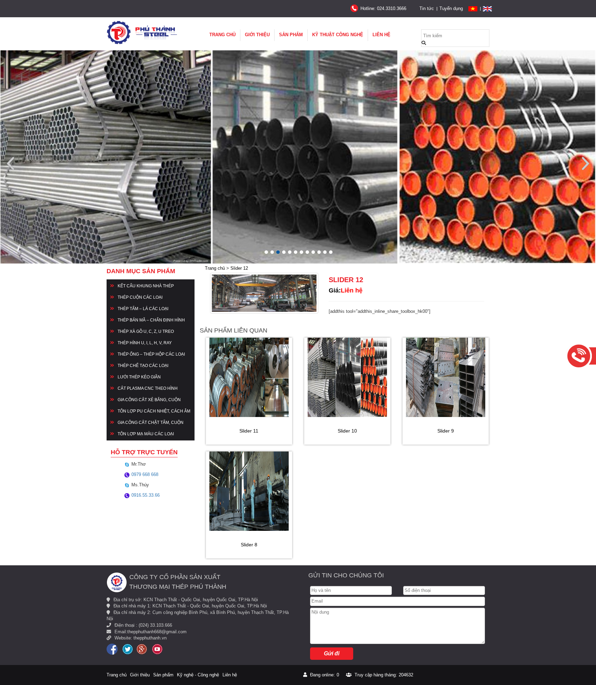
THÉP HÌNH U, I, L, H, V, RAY (145, 342)
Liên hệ (381, 34)
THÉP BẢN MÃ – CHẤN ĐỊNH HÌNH (151, 320)
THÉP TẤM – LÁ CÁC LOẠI (143, 308)
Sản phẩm (291, 34)
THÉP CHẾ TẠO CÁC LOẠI (143, 365)
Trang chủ (222, 34)
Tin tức (426, 8)
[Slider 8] (249, 491)
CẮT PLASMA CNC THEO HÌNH (148, 388)
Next (585, 163)
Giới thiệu (257, 34)
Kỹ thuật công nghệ (337, 34)
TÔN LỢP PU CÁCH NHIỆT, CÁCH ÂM (154, 411)
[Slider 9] (446, 377)
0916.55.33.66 (145, 495)
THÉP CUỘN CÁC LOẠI (140, 297)
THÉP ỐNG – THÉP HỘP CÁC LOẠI (151, 354)
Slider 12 (239, 268)
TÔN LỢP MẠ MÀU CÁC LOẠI (146, 433)
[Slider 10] (347, 377)
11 (325, 252)
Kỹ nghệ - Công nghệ (198, 674)
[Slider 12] (264, 293)
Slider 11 (248, 431)
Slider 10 (347, 431)
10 (319, 252)
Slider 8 (249, 544)
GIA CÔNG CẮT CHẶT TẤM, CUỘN (150, 422)
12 (330, 252)
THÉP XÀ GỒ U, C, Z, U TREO (146, 331)
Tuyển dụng (451, 8)
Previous (10, 163)
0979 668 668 (144, 474)
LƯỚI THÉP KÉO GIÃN (139, 377)
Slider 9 (445, 431)
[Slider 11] (249, 377)
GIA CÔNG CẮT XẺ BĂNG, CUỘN (149, 399)
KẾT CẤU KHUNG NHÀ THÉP (146, 286)
